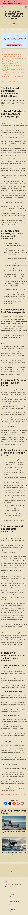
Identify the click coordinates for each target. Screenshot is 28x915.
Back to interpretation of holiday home (13, 794)
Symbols (6, 29)
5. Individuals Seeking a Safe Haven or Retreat (14, 69)
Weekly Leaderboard (14, 901)
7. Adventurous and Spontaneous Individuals (12, 77)
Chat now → (14, 871)
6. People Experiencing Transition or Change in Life (13, 73)
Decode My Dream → (19, 3)
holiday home (13, 29)
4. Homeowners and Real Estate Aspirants (12, 66)
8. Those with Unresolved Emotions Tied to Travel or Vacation (13, 80)
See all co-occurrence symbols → (18, 858)
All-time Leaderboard (14, 896)
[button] (22, 7)
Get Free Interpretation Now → (14, 45)
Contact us (12, 909)
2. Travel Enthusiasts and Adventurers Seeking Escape (14, 59)
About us (12, 907)
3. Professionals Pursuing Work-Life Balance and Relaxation (13, 62)
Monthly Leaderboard (14, 899)
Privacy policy (13, 911)
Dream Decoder (17, 884)
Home (2, 29)
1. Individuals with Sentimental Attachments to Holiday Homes (11, 55)
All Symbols (11, 891)
